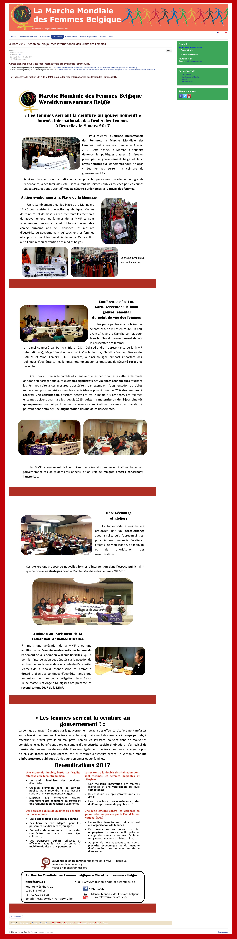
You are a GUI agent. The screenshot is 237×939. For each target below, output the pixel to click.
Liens (111, 36)
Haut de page (223, 932)
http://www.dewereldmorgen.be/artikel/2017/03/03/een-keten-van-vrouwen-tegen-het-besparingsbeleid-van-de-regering (95, 67)
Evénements (57, 36)
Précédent (17, 916)
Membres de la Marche (28, 36)
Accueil (13, 36)
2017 (20, 54)
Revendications (71, 36)
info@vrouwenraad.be (193, 61)
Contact (103, 36)
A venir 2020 (44, 36)
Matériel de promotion (88, 36)
